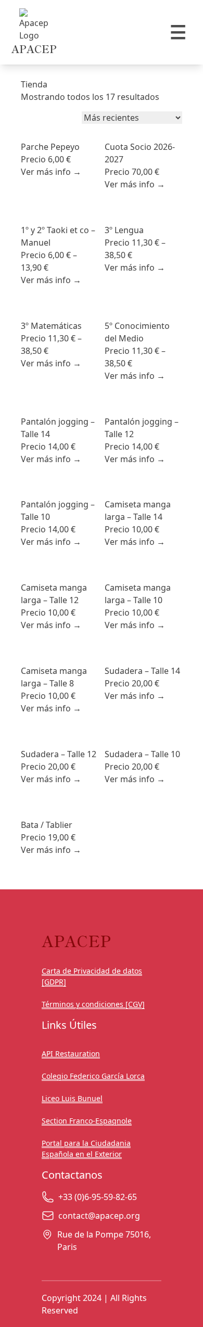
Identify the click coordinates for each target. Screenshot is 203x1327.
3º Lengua (124, 230)
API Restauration (71, 1053)
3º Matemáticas (51, 325)
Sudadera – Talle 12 (58, 754)
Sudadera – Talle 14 (142, 671)
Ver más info (51, 171)
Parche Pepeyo (50, 146)
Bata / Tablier (46, 825)
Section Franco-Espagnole (87, 1121)
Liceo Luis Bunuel (72, 1098)
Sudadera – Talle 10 (142, 754)
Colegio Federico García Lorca (93, 1076)
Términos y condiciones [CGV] (93, 1004)
